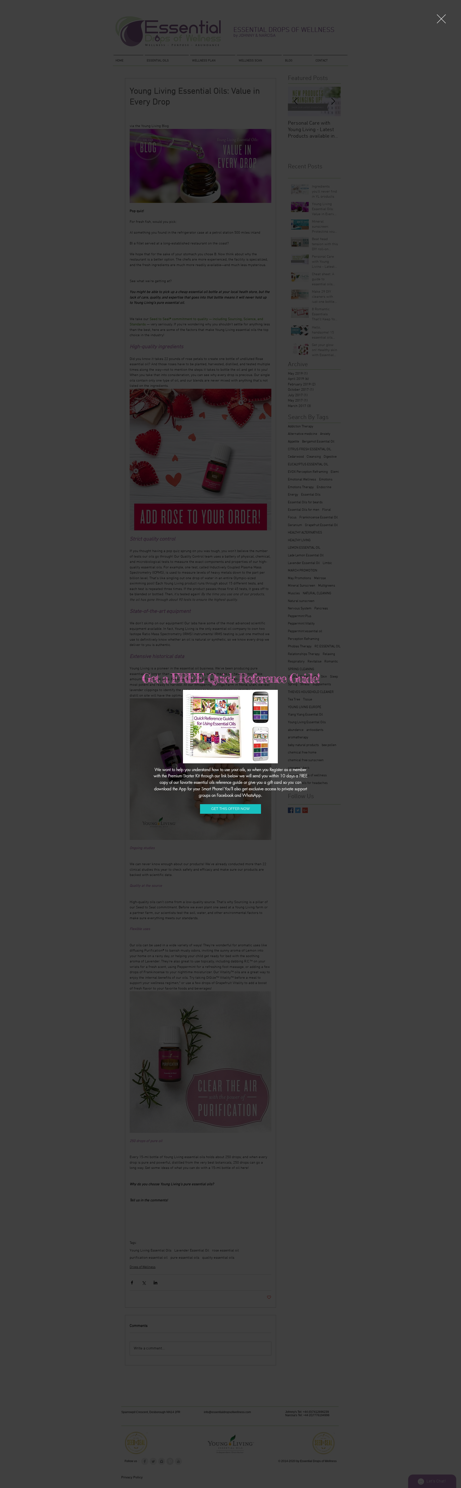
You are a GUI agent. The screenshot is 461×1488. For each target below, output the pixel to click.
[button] (441, 18)
